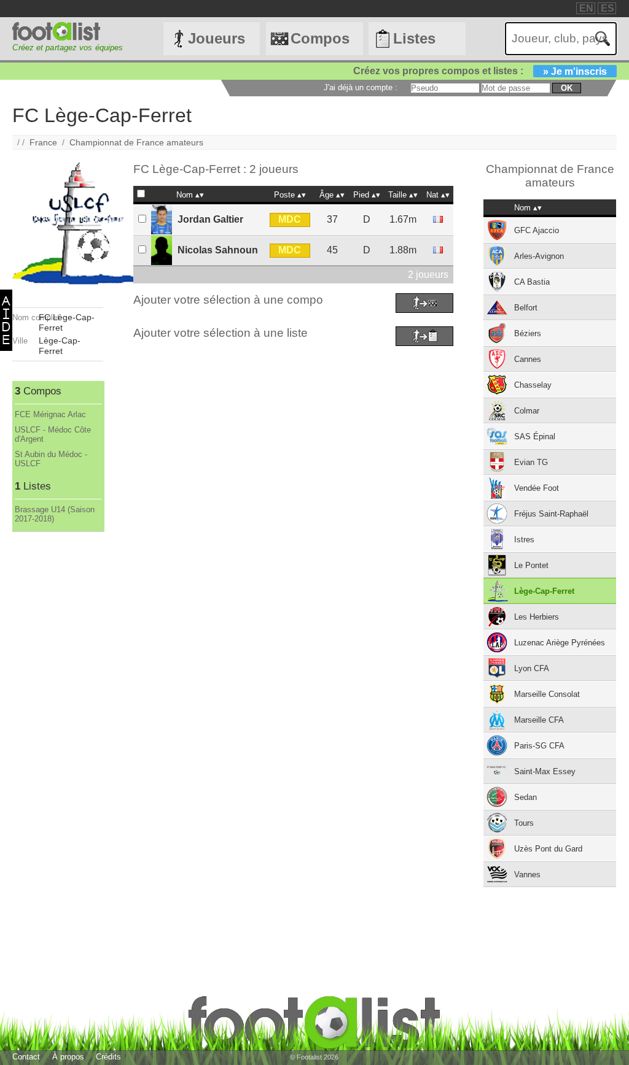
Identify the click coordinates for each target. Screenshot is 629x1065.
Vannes (527, 874)
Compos (320, 38)
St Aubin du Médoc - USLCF (51, 459)
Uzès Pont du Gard (548, 848)
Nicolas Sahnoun (218, 250)
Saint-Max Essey (545, 771)
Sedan (525, 797)
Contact (26, 1056)
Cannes (527, 359)
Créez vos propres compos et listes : (480, 71)
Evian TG (531, 462)
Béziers (527, 333)
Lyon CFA (531, 668)
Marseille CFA (539, 720)
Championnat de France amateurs (136, 142)
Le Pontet (531, 565)
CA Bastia (532, 281)
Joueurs (216, 38)
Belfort (525, 307)
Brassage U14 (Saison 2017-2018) (55, 514)
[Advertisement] (57, 716)
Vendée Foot (536, 488)
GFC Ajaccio (536, 230)
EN (586, 8)
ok (566, 88)
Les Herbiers (536, 616)
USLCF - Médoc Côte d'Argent (53, 434)
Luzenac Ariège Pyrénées (559, 642)
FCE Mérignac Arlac (50, 414)
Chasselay (533, 385)
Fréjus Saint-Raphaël (551, 513)
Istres (524, 539)
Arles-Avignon (539, 256)
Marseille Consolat (547, 694)
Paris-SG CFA (539, 745)
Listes (414, 38)
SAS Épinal (534, 436)
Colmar (526, 410)
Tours (524, 823)
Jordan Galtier (210, 219)
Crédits (108, 1056)
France (43, 142)
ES (607, 8)
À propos (68, 1056)
